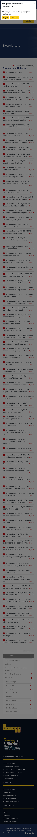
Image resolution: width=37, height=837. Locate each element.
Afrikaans (14, 18)
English (5, 18)
